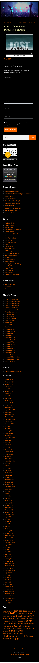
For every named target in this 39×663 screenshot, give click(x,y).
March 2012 (8, 500)
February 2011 (9, 531)
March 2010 (8, 556)
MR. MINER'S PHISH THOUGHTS (19, 9)
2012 (24, 613)
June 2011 (8, 521)
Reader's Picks (8, 626)
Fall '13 (18, 618)
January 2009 (9, 589)
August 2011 (8, 517)
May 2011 (7, 524)
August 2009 (8, 572)
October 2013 (9, 458)
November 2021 (9, 382)
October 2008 (9, 596)
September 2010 (10, 542)
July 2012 (7, 491)
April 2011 (8, 526)
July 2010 (8, 547)
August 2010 (8, 545)
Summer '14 (5, 631)
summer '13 (30, 628)
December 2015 (9, 424)
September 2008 (10, 598)
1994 (4, 611)
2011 (18, 613)
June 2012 (8, 493)
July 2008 (8, 603)
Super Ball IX (20, 633)
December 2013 (9, 454)
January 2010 (9, 561)
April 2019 (8, 398)
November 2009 (10, 566)
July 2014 (8, 442)
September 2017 (10, 410)
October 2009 (9, 568)
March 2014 (8, 449)
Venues (29, 636)
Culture (30, 616)
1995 (8, 611)
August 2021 (8, 386)
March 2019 (8, 400)
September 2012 (10, 486)
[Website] (18, 117)
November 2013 (9, 456)
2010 (13, 613)
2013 (30, 614)
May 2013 (8, 468)
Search (32, 137)
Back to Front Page (19, 649)
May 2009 (8, 579)
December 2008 (9, 591)
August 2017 (8, 412)
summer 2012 (9, 633)
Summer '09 (8, 628)
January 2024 (9, 379)
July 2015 (8, 426)
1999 (25, 611)
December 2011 (9, 507)
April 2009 (8, 582)
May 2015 (8, 428)
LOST (9, 59)
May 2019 (8, 396)
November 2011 (9, 510)
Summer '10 (20, 628)
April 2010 (8, 554)
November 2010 (9, 538)
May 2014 (8, 447)
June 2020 (8, 393)
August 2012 (8, 489)
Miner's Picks (17, 623)
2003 (33, 611)
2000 (29, 611)
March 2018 (8, 405)
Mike (8, 624)
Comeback (21, 616)
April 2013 (8, 470)
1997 (16, 611)
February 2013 (9, 475)
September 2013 (10, 461)
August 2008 (8, 600)
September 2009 (10, 570)
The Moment (9, 636)
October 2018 (9, 403)
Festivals (30, 618)
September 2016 (10, 419)
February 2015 (9, 431)
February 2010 (9, 559)
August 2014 (8, 440)
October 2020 (9, 391)
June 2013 (8, 465)
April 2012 (8, 498)
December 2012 (9, 479)
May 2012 (8, 496)
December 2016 (9, 414)
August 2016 (8, 421)
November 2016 (9, 417)
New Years (29, 623)
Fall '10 (12, 618)
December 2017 (9, 407)
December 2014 (9, 433)
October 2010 (9, 540)
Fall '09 (5, 618)
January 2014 (9, 451)
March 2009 (8, 584)
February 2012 (9, 503)
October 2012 (9, 484)
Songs (27, 626)
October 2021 (9, 384)
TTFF (22, 636)
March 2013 (8, 472)
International (21, 621)
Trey (17, 636)
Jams (29, 621)
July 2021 (7, 389)
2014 (4, 616)
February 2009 (9, 586)
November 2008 (10, 593)
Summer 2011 (16, 631)
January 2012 (9, 505)
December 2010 (9, 535)
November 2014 (9, 435)
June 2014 (8, 445)
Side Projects (19, 626)
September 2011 (10, 514)
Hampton (14, 621)
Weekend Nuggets (12, 638)
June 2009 (8, 577)
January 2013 (9, 477)
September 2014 (10, 438)
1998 (20, 611)
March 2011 (8, 528)
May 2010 (8, 552)
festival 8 (23, 618)
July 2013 (8, 463)
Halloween (6, 621)
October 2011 (9, 512)
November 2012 (9, 482)
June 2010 (8, 549)
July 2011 (7, 519)
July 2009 (8, 575)
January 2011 (9, 533)
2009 (6, 613)
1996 (12, 611)
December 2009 (9, 563)
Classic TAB (11, 616)
